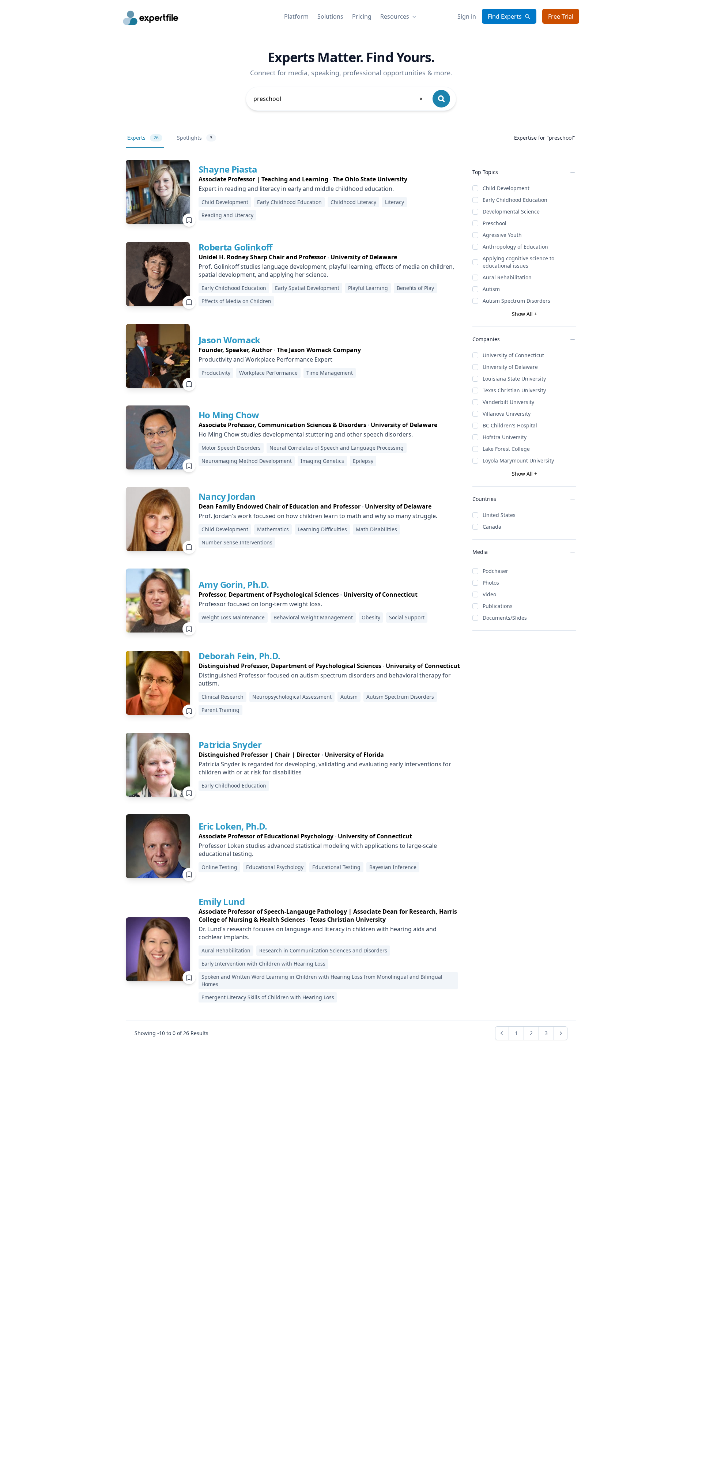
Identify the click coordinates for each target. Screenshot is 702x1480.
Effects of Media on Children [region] (236, 301)
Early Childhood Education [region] (289, 202)
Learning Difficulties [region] (322, 529)
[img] (158, 192)
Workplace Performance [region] (268, 372)
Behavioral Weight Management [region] (313, 617)
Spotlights (194, 137)
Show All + (524, 313)
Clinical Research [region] (222, 696)
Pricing (361, 16)
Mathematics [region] (273, 529)
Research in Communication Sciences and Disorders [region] (323, 950)
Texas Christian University (514, 390)
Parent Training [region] (220, 709)
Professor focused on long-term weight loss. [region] (260, 604)
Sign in (466, 16)
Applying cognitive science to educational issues (518, 262)
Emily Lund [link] (222, 901)
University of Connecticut (513, 355)
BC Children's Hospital (510, 425)
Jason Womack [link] (229, 340)
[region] (330, 179)
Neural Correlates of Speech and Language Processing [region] (336, 447)
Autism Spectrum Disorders (516, 300)
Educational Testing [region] (336, 867)
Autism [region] (349, 696)
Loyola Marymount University (518, 460)
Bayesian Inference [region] (392, 867)
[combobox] (338, 98)
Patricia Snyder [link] (230, 745)
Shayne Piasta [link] (228, 169)
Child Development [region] (224, 202)
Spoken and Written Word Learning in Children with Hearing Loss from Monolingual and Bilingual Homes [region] (321, 980)
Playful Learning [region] (368, 287)
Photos (491, 582)
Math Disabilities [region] (376, 529)
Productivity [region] (215, 372)
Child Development (506, 188)
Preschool (494, 223)
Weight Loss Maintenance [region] (233, 617)
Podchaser (495, 570)
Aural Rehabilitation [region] (225, 950)
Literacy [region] (394, 202)
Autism (491, 289)
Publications (498, 606)
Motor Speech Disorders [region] (231, 447)
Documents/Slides (505, 617)
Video (489, 594)
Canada (492, 526)
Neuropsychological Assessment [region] (292, 696)
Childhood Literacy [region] (353, 202)
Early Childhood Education (515, 199)
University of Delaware (510, 366)
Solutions (330, 16)
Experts (143, 137)
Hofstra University (504, 437)
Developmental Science (511, 211)
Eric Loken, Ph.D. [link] (233, 826)
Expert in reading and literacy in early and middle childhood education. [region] (296, 189)
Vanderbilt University (508, 402)
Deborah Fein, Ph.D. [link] (239, 656)
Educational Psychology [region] (274, 867)
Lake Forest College (506, 448)
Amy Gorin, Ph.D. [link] (234, 584)
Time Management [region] (329, 372)
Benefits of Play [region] (415, 287)
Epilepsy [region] (363, 460)
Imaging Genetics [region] (322, 460)
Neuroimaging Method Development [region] (246, 460)
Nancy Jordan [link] (227, 496)
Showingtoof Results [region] (171, 1033)
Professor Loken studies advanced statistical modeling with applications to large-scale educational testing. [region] (318, 850)
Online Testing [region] (219, 867)
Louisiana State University (514, 378)
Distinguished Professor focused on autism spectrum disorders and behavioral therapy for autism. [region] (325, 679)
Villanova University (507, 413)
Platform (296, 16)
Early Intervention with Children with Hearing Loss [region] (263, 963)
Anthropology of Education (515, 246)
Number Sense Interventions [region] (236, 542)
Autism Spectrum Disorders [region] (400, 696)
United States (499, 514)
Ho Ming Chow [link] (229, 415)
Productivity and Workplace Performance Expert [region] (265, 359)
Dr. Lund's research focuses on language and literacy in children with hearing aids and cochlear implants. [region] (318, 933)
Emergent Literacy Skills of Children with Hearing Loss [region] (267, 997)
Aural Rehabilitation (507, 277)
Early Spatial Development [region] (307, 287)
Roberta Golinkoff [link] (235, 247)
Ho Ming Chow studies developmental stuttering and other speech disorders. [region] (306, 434)
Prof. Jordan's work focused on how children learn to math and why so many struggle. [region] (318, 516)
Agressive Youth (502, 234)
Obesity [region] (371, 617)
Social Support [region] (406, 617)
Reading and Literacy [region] (227, 215)
